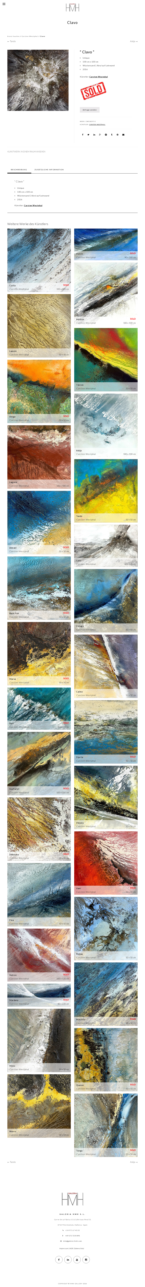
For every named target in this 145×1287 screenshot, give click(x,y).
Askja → (134, 41)
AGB (71, 1248)
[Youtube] (77, 1259)
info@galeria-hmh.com (72, 1241)
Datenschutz (79, 1248)
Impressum (63, 1248)
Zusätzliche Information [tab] (49, 170)
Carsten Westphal (30, 36)
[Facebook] (58, 1259)
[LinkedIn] (68, 1259)
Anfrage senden (90, 110)
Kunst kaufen (13, 36)
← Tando (11, 41)
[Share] (83, 135)
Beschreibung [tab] (19, 170)
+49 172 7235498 (72, 1236)
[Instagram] (86, 1259)
